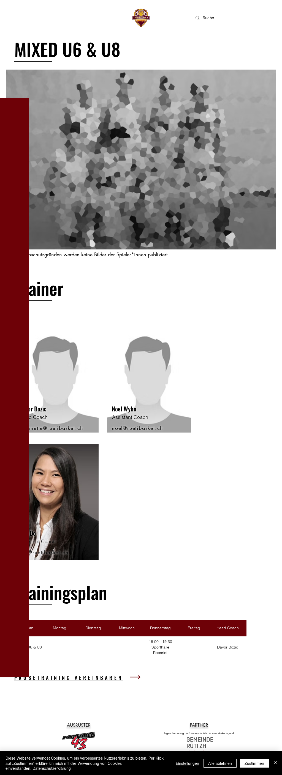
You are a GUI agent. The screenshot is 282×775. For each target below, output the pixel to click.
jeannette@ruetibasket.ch (51, 428)
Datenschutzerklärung (51, 768)
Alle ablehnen (220, 763)
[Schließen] (275, 763)
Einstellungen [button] (187, 763)
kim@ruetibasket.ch (44, 552)
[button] (12, 10)
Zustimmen (254, 763)
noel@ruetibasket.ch (137, 428)
